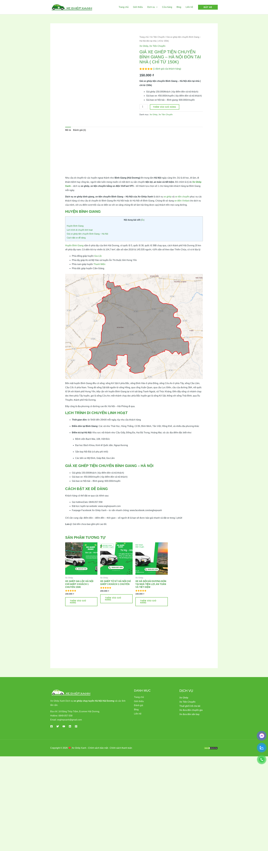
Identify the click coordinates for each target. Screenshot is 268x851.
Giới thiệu (138, 7)
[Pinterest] (76, 726)
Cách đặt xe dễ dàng (76, 237)
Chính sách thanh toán (121, 748)
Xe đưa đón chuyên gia (191, 710)
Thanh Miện (99, 264)
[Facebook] (51, 726)
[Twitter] (57, 726)
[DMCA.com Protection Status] (211, 748)
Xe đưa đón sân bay (189, 714)
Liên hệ (189, 7)
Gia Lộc (98, 256)
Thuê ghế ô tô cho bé (189, 706)
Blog (179, 7)
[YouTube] (64, 726)
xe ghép (168, 196)
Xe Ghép (143, 46)
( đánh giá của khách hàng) (167, 69)
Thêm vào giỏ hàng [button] (78, 602)
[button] (156, 7)
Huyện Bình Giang (75, 226)
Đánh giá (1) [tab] (79, 130)
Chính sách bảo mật (98, 748)
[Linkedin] (70, 726)
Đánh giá (138, 705)
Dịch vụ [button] (151, 7)
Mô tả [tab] (68, 130)
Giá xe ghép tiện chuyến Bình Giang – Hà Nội (87, 234)
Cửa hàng (167, 7)
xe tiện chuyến (182, 196)
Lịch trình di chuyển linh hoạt (80, 230)
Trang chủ (124, 7)
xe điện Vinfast (181, 200)
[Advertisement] (134, 155)
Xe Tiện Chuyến (157, 37)
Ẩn (142, 220)
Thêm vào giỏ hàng (164, 107)
